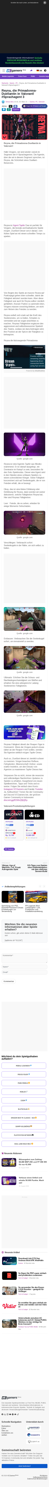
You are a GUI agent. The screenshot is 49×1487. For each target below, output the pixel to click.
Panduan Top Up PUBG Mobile (28, 1327)
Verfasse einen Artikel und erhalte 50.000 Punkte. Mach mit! (31, 1180)
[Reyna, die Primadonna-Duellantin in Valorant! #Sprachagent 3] (15, 106)
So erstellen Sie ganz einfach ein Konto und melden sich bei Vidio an (32, 1305)
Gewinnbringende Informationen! (24, 60)
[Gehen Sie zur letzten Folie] (40, 886)
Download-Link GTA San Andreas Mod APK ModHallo (31, 1259)
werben (4, 1435)
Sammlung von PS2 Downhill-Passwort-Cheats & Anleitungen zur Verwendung (12, 908)
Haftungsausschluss (40, 1477)
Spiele (12, 83)
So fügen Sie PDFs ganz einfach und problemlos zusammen (32, 1274)
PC (17, 83)
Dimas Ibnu (10, 102)
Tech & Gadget (23, 1278)
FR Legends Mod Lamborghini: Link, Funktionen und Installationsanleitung (34, 908)
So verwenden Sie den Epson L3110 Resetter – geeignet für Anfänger (31, 1289)
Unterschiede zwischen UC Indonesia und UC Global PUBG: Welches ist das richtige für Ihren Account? (32, 1321)
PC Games (9, 849)
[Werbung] (24, 28)
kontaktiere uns (7, 1433)
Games (32, 102)
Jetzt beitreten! (24, 1466)
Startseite (5, 83)
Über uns (5, 1431)
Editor (4, 1428)
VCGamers (12, 1476)
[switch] (45, 70)
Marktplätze (6, 1426)
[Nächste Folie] (44, 886)
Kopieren (16, 109)
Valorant (41, 102)
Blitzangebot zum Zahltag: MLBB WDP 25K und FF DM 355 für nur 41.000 (33, 1161)
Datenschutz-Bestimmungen (37, 1479)
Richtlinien (43, 1476)
